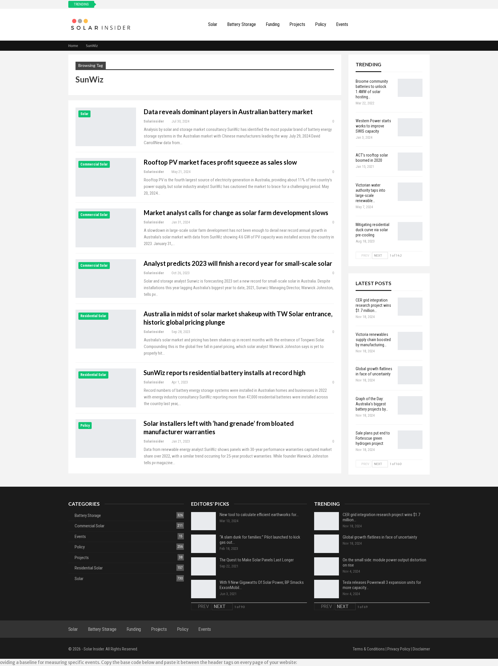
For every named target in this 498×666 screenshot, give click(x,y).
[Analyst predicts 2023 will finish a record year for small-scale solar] (106, 278)
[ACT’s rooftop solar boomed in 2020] (410, 162)
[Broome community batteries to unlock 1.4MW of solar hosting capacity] (410, 88)
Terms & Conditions (369, 649)
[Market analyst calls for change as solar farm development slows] (106, 227)
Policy (320, 24)
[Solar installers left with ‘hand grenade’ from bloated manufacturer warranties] (106, 438)
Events (342, 24)
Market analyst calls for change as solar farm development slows (236, 213)
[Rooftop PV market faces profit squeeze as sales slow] (106, 177)
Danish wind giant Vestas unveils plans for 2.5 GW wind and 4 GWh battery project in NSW (175, 4)
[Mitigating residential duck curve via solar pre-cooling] (410, 231)
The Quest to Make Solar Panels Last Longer (257, 559)
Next (378, 255)
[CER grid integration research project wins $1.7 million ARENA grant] (410, 307)
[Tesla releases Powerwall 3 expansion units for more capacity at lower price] (326, 589)
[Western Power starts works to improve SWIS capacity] (410, 127)
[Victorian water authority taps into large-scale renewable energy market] (410, 192)
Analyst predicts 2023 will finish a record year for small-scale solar (238, 263)
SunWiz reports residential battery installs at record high (224, 373)
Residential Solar (93, 316)
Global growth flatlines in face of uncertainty (380, 537)
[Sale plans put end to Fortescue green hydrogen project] (410, 439)
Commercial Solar (94, 164)
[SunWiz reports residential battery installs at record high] (106, 387)
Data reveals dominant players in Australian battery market (228, 112)
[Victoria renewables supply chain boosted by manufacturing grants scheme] (410, 341)
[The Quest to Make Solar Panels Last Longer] (203, 566)
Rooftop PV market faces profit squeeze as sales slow (220, 162)
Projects (297, 24)
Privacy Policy (398, 649)
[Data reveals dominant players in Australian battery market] (106, 127)
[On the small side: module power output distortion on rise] (326, 566)
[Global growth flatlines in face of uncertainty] (410, 375)
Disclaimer (421, 649)
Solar (212, 24)
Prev (365, 255)
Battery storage (241, 24)
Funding (273, 24)
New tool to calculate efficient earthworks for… (259, 514)
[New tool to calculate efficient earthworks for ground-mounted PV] (203, 521)
